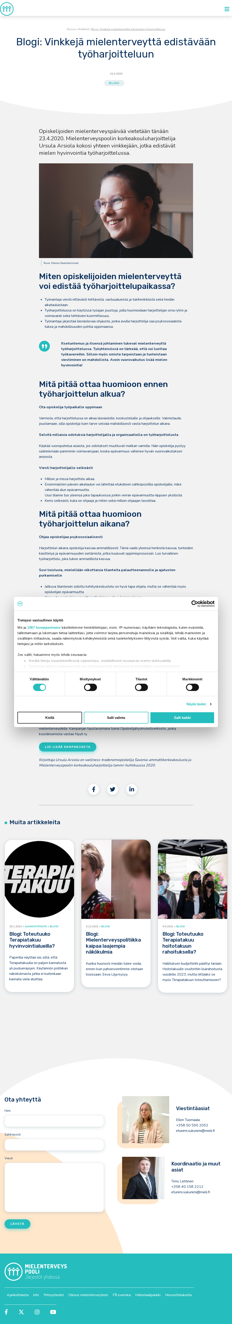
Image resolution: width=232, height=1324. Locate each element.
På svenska (122, 1295)
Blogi (114, 83)
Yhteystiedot (54, 1295)
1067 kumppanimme (43, 627)
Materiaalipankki (148, 1295)
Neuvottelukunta (178, 1295)
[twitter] (112, 789)
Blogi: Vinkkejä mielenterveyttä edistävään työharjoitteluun (128, 29)
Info (36, 1295)
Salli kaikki (182, 718)
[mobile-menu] (227, 9)
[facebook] (93, 789)
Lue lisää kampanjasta (67, 747)
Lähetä (17, 1223)
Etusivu (71, 29)
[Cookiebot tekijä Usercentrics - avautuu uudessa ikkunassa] (195, 603)
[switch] (90, 687)
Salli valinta (116, 718)
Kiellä (49, 718)
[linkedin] (131, 789)
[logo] (7, 8)
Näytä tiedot (196, 704)
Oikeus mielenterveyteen (88, 1295)
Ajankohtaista (18, 1295)
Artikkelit (83, 29)
